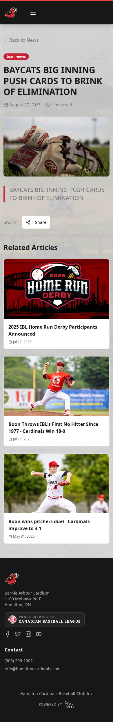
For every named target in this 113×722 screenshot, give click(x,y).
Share (40, 222)
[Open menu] (33, 12)
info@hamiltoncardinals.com (33, 668)
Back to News (24, 40)
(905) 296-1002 (19, 660)
